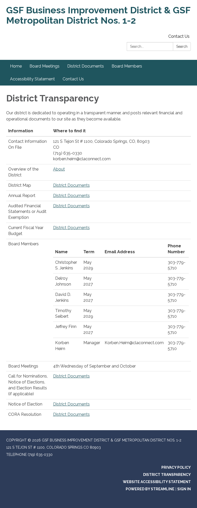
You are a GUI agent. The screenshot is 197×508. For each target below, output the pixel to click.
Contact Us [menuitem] (73, 79)
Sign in (184, 489)
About (59, 169)
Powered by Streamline (150, 489)
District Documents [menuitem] (85, 66)
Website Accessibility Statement (157, 482)
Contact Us (179, 36)
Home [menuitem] (16, 66)
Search (182, 46)
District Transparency (167, 475)
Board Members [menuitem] (127, 66)
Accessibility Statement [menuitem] (32, 79)
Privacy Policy (176, 467)
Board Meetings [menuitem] (44, 66)
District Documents (71, 185)
